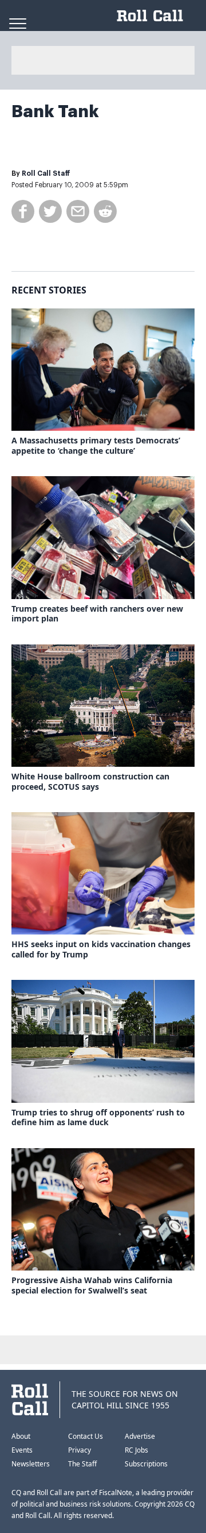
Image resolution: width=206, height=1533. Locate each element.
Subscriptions (146, 1464)
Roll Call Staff (46, 173)
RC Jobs (136, 1450)
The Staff (82, 1464)
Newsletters (30, 1464)
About (20, 1436)
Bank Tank (55, 111)
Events (22, 1450)
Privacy (79, 1450)
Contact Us (85, 1436)
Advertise (140, 1436)
